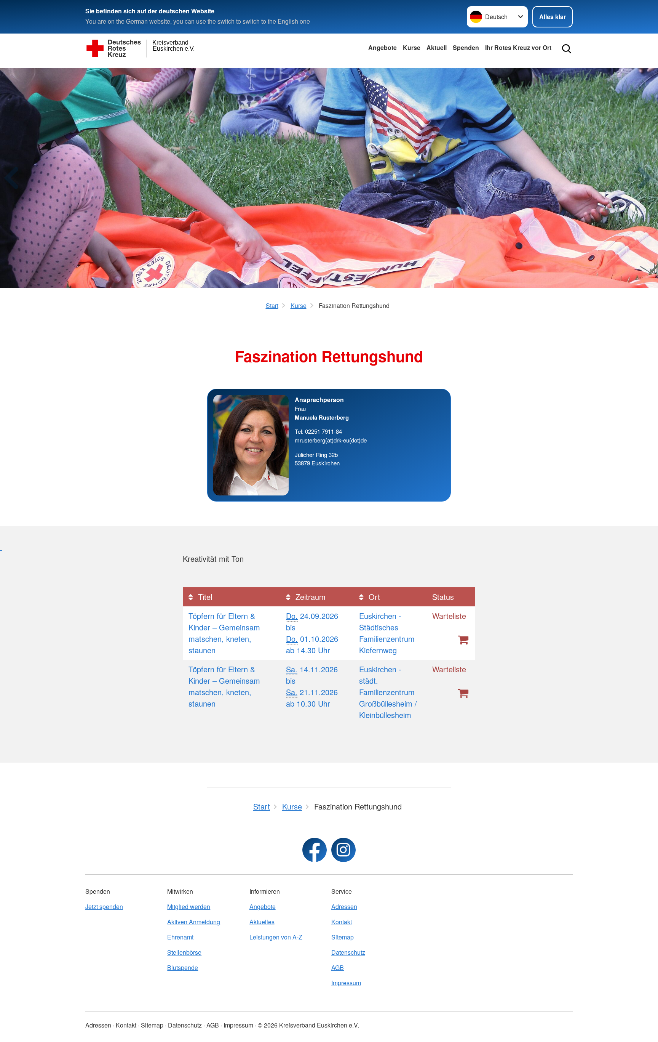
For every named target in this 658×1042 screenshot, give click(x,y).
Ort (373, 596)
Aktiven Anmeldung (193, 921)
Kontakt (341, 921)
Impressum (346, 982)
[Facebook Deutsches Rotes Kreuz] (314, 850)
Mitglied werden (188, 906)
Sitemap (342, 937)
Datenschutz (348, 952)
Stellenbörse (184, 952)
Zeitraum (309, 596)
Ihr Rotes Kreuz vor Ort (518, 47)
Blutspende (182, 967)
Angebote (382, 47)
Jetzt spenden (104, 906)
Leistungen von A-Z (275, 937)
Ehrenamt (180, 937)
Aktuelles (262, 921)
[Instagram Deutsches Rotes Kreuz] (343, 850)
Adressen (344, 906)
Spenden (466, 47)
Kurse (411, 47)
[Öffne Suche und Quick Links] (567, 49)
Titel (204, 596)
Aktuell (436, 47)
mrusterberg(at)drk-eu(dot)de (331, 440)
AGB (337, 967)
